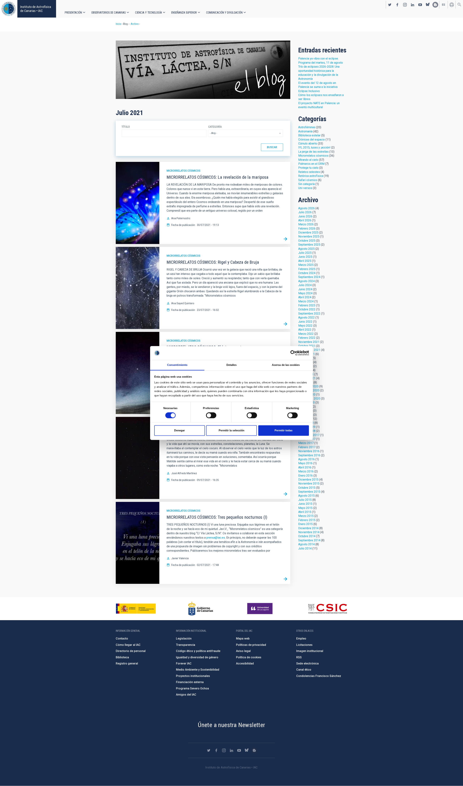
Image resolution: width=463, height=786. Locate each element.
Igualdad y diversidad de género (197, 657)
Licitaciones (304, 645)
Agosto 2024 (306, 281)
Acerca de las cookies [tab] (286, 364)
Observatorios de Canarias (108, 12)
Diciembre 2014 (308, 528)
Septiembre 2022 (309, 313)
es (443, 4)
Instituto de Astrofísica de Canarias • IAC (35, 9)
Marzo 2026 (306, 224)
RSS (299, 657)
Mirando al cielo (308, 160)
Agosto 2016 (306, 459)
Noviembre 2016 (308, 451)
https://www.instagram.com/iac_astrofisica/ (405, 5)
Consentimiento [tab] (177, 364)
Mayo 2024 (305, 293)
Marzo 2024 (306, 301)
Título (126, 126)
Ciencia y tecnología (148, 12)
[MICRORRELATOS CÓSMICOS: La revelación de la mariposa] (285, 239)
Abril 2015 (304, 512)
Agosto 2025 (306, 248)
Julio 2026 (305, 212)
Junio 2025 (305, 256)
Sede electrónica (307, 663)
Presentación (73, 12)
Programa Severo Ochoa (192, 688)
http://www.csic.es (327, 609)
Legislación (184, 638)
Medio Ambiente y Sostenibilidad (197, 669)
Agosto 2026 (306, 208)
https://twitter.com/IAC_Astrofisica (390, 5)
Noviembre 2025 (308, 236)
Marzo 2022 (306, 333)
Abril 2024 (304, 297)
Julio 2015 (305, 500)
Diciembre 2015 (308, 479)
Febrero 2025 (306, 269)
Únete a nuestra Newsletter (231, 724)
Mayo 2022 (305, 325)
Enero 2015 (305, 524)
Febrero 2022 (306, 337)
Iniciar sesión (451, 5)
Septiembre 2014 (309, 540)
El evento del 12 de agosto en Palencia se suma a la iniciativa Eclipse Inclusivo (317, 87)
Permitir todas (283, 430)
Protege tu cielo (308, 167)
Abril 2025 (304, 261)
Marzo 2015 (306, 516)
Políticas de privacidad (251, 645)
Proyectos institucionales (193, 676)
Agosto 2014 (306, 544)
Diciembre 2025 (308, 232)
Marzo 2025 (306, 265)
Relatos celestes (309, 172)
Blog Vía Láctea (203, 70)
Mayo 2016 (305, 463)
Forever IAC (184, 663)
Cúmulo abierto (307, 143)
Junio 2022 (305, 321)
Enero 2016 (305, 475)
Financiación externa (190, 682)
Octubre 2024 (306, 273)
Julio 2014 (305, 548)
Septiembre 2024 (309, 277)
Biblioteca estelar (309, 135)
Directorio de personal (131, 651)
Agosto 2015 (306, 495)
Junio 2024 (305, 289)
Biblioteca (122, 657)
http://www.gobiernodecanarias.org (200, 608)
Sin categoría (306, 184)
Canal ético (303, 669)
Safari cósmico (307, 180)
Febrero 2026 (306, 228)
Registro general (127, 663)
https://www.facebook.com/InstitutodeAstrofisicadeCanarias (397, 5)
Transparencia (185, 645)
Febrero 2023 (306, 305)
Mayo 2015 (305, 508)
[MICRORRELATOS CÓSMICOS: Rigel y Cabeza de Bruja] (285, 324)
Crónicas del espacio (311, 139)
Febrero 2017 (306, 447)
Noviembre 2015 (308, 483)
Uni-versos (305, 188)
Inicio (118, 23)
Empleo (301, 638)
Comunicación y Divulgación (224, 12)
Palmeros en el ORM (311, 163)
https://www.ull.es (260, 608)
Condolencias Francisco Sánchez (318, 676)
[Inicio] (8, 9)
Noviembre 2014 (308, 532)
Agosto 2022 (306, 317)
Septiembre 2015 (309, 491)
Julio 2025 (305, 252)
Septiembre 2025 (309, 244)
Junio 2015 (305, 503)
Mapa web (243, 638)
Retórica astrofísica (310, 176)
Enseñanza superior (184, 12)
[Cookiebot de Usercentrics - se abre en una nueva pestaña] (293, 353)
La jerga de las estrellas (313, 151)
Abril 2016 (304, 467)
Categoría (215, 126)
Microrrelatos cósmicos (183, 170)
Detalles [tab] (231, 364)
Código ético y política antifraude (198, 651)
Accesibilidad (245, 663)
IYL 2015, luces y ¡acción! (314, 147)
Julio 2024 (305, 285)
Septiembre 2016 (309, 455)
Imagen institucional (309, 651)
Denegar (179, 430)
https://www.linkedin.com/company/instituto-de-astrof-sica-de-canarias (412, 5)
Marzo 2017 (306, 443)
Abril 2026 (304, 220)
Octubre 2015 (306, 487)
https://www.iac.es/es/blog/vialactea (435, 5)
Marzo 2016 (306, 471)
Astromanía (305, 131)
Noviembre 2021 (308, 342)
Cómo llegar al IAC (128, 645)
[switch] (211, 415)
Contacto (122, 638)
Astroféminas (306, 127)
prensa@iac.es (215, 537)
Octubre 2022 (306, 309)
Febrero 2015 (306, 520)
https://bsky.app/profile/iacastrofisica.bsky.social (428, 5)
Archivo (135, 23)
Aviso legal (243, 651)
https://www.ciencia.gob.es (136, 608)
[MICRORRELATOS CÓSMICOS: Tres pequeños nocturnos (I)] (285, 579)
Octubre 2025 (306, 240)
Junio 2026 (305, 216)
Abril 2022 (304, 329)
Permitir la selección (231, 430)
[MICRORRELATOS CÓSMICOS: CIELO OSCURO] (285, 494)
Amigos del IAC (186, 694)
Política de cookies (248, 657)
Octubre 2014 (306, 536)
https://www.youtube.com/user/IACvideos (420, 5)
